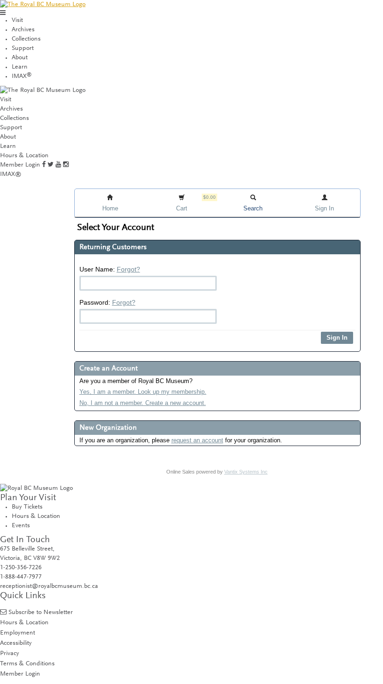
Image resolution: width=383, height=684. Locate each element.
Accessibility (16, 643)
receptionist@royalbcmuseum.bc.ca (49, 586)
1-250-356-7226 (21, 568)
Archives (23, 30)
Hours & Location (24, 156)
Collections (26, 39)
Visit (17, 20)
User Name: (109, 269)
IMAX (22, 76)
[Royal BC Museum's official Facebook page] (44, 165)
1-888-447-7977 (21, 577)
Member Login (20, 165)
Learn (20, 67)
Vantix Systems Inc (246, 472)
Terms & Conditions (27, 663)
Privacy (9, 653)
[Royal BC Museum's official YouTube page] (58, 165)
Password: (107, 302)
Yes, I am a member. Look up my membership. (142, 392)
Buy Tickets (27, 507)
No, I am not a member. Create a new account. (142, 403)
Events (21, 526)
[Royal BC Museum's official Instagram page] (66, 165)
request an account (197, 440)
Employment (17, 632)
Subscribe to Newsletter (40, 612)
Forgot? (128, 269)
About (20, 58)
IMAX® (10, 174)
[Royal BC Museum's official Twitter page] (51, 165)
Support (23, 48)
